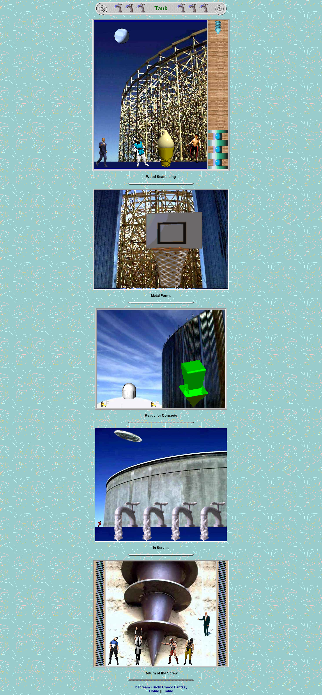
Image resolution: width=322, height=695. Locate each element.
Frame (168, 691)
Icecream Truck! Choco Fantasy (161, 687)
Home (154, 691)
